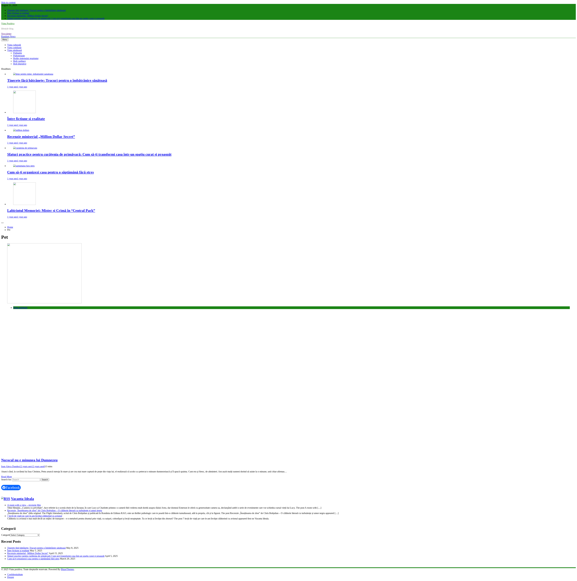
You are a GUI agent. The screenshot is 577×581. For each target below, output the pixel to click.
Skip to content (8, 2)
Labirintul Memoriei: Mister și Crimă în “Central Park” (51, 210)
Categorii (5, 535)
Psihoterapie (19, 55)
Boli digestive (19, 64)
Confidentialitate (15, 574)
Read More (6, 476)
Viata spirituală (20, 307)
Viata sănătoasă (14, 50)
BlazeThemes (67, 569)
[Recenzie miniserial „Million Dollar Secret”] (21, 130)
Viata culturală (14, 45)
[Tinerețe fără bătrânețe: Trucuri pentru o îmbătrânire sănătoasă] (33, 74)
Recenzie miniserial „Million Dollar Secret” (27, 15)
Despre (10, 577)
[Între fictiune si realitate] (24, 112)
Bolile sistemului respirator (25, 58)
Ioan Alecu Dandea (10, 466)
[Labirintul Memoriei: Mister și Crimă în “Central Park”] (24, 204)
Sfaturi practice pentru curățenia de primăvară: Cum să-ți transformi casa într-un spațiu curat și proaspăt (55, 18)
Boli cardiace (19, 61)
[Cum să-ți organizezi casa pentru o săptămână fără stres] (24, 166)
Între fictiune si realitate (18, 13)
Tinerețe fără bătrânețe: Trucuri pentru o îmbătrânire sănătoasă (36, 10)
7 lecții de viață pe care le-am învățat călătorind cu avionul (34, 516)
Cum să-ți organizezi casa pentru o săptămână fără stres (50, 172)
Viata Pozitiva (7, 23)
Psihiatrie (17, 53)
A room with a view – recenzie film (24, 505)
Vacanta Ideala (22, 499)
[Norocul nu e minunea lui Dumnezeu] (44, 302)
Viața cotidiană (14, 47)
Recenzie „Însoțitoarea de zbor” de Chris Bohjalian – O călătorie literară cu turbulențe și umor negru (54, 510)
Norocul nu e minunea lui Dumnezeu (29, 460)
